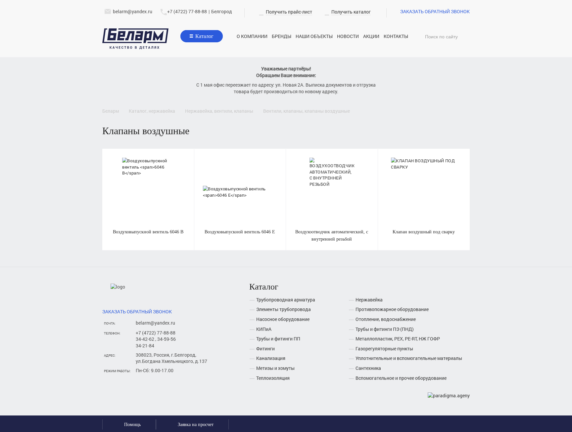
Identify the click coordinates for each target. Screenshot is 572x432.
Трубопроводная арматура (285, 299)
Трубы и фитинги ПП (278, 338)
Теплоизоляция (273, 378)
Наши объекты (314, 36)
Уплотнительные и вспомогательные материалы (409, 358)
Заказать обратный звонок (435, 11)
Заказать (148, 184)
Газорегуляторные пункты (384, 348)
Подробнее (148, 199)
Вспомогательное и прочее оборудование (401, 378)
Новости (348, 36)
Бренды (281, 36)
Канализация (270, 358)
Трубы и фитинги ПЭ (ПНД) (385, 329)
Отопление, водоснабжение (386, 319)
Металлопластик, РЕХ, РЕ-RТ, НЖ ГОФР (398, 338)
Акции (371, 36)
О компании (252, 36)
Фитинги (265, 348)
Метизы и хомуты (275, 368)
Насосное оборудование (283, 319)
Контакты (396, 36)
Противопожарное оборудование (392, 309)
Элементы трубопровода (283, 309)
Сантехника (368, 368)
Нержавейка (369, 299)
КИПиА (263, 329)
